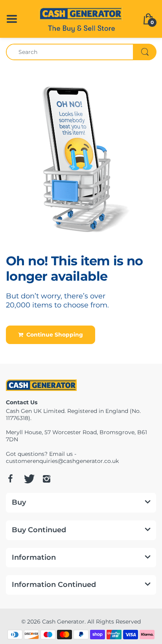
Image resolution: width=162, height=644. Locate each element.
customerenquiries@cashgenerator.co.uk (62, 460)
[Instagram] (46, 478)
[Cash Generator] (81, 18)
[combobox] (81, 51)
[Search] (144, 52)
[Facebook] (10, 478)
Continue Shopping (53, 334)
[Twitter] (28, 478)
